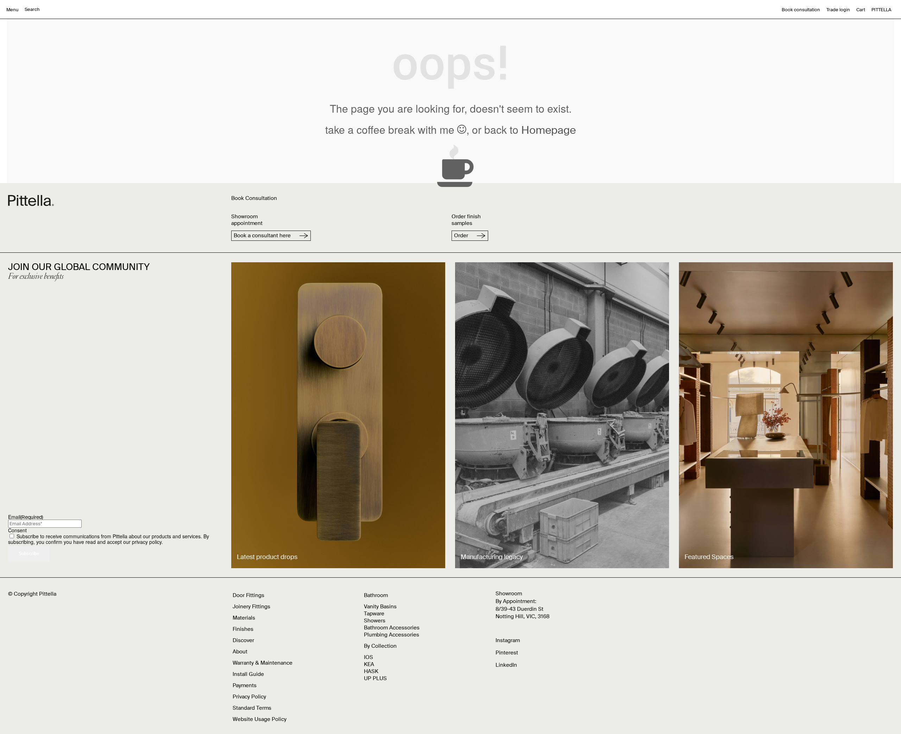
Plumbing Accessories (391, 634)
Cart (860, 10)
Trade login (838, 10)
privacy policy (147, 541)
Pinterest (507, 652)
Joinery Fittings (251, 606)
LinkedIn (506, 665)
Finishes (243, 629)
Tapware (374, 613)
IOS (368, 657)
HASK (371, 671)
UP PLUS (375, 678)
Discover (243, 640)
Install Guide (248, 674)
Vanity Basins (380, 606)
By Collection (380, 646)
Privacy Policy (249, 696)
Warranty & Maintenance (262, 662)
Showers (374, 620)
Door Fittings (248, 595)
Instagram (508, 640)
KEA (369, 664)
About (240, 651)
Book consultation (801, 10)
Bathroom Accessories (392, 627)
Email (25, 516)
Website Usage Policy (259, 719)
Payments (245, 685)
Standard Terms (252, 707)
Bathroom (376, 595)
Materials (244, 617)
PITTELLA (881, 10)
